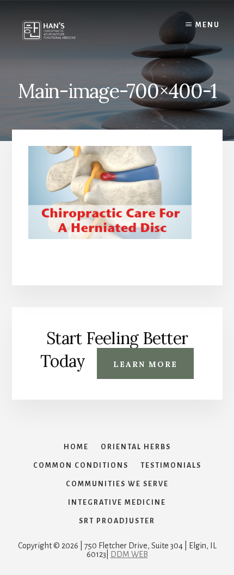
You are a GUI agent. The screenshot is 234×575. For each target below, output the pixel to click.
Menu (207, 25)
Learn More (145, 364)
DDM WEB (129, 554)
